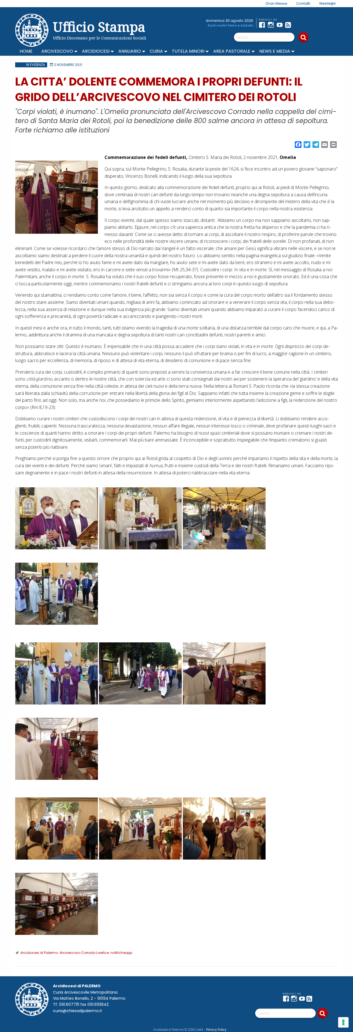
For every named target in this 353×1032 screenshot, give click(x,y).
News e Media (274, 51)
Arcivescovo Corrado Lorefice (84, 952)
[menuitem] (273, 3)
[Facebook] (263, 25)
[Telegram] (298, 25)
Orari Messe (276, 3)
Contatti (303, 3)
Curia (156, 51)
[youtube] (280, 25)
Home (26, 51)
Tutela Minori (188, 51)
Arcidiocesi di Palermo (39, 952)
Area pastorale (231, 51)
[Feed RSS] (289, 25)
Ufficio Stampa (99, 27)
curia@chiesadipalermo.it (77, 1011)
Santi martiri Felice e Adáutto (230, 25)
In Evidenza (35, 64)
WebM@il (327, 3)
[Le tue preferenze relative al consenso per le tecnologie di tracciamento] (343, 1022)
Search (303, 37)
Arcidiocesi (95, 51)
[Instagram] (272, 25)
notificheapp (121, 952)
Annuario (129, 51)
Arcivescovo (57, 51)
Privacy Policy (216, 1029)
